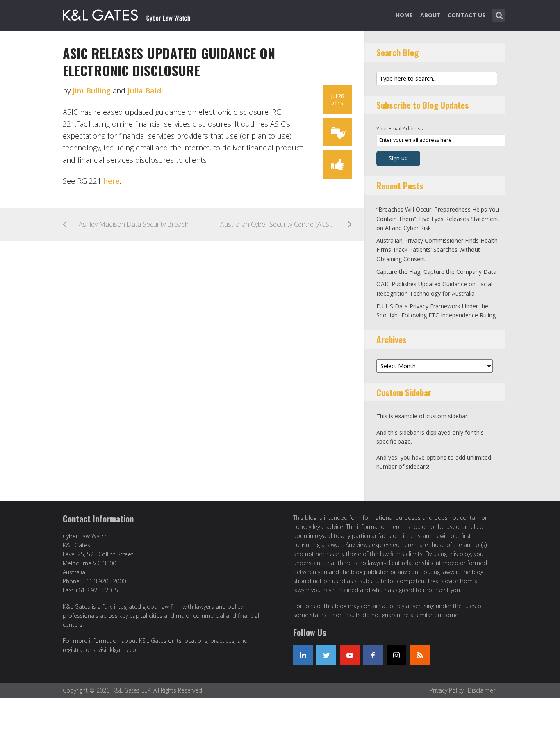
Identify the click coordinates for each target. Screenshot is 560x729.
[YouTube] (350, 655)
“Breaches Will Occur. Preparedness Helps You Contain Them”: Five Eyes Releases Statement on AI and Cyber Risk (437, 218)
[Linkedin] (303, 655)
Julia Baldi (145, 91)
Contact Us (466, 15)
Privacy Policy (447, 690)
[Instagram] (396, 655)
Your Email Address (399, 128)
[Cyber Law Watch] (133, 13)
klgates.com (125, 650)
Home (404, 15)
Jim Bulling (92, 91)
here (111, 181)
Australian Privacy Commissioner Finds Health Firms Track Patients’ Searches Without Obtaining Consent (437, 250)
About (430, 15)
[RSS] (420, 655)
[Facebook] (373, 655)
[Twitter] (326, 655)
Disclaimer (481, 690)
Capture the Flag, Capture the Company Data (436, 272)
